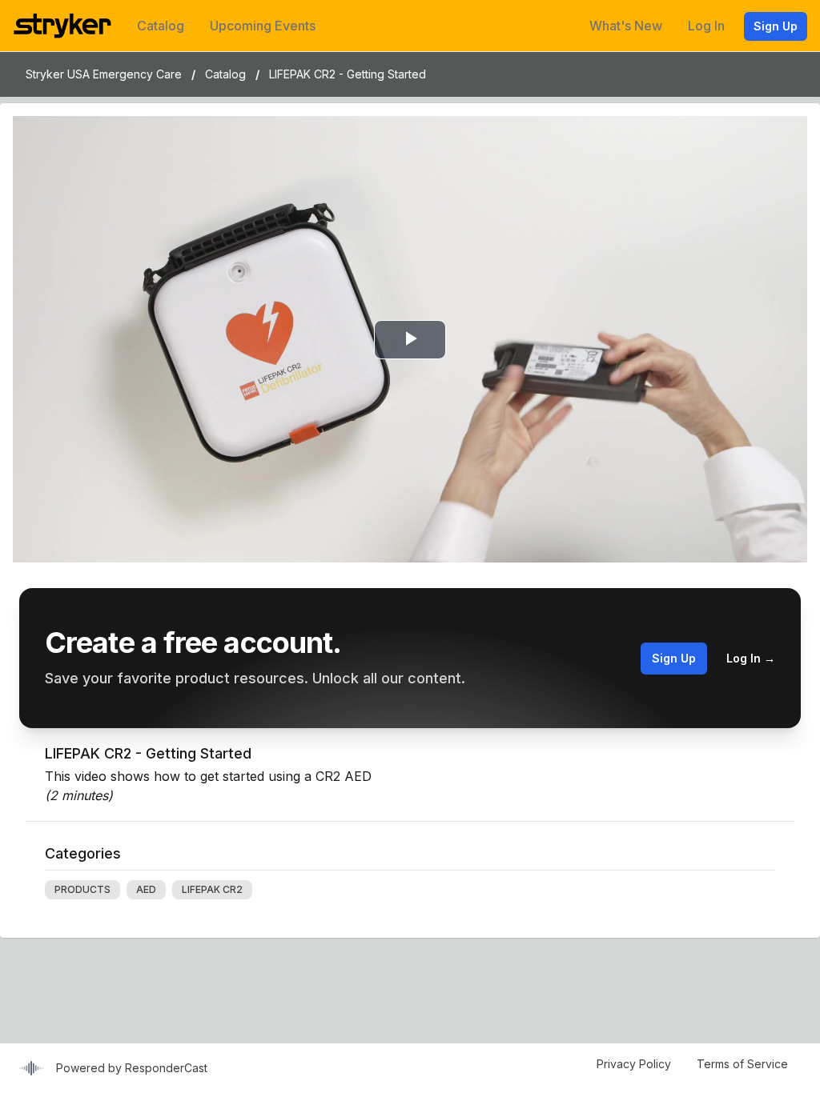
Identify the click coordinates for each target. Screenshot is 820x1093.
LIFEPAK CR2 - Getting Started (347, 74)
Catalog (160, 26)
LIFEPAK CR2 (212, 889)
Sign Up (776, 26)
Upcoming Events (263, 26)
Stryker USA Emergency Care (104, 74)
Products (82, 889)
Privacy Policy (634, 1064)
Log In (706, 26)
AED (146, 889)
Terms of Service (742, 1064)
